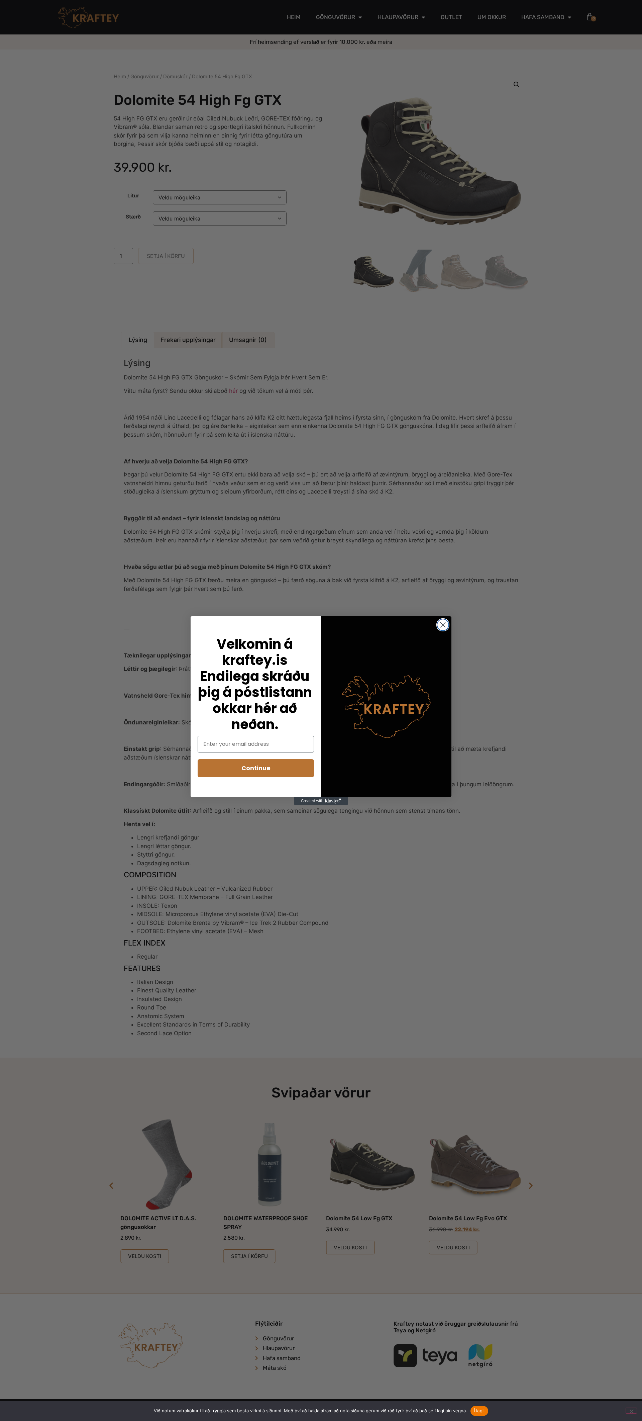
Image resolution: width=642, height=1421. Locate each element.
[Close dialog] (443, 625)
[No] (631, 1411)
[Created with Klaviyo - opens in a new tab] (321, 801)
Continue (256, 768)
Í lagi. (479, 1410)
